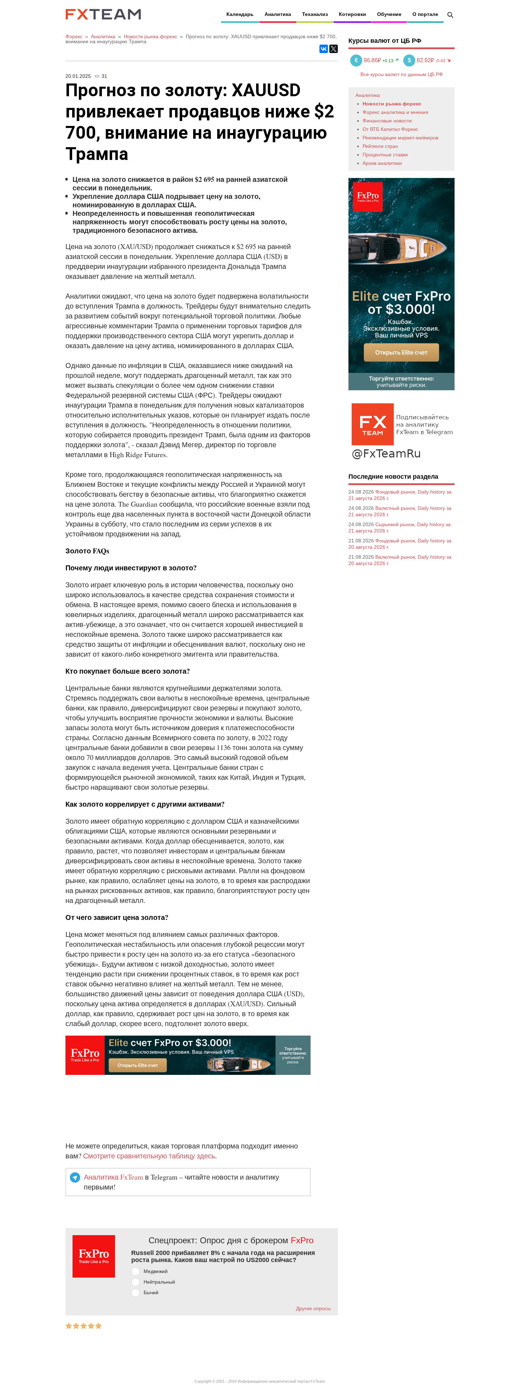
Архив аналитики (382, 163)
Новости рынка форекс (392, 103)
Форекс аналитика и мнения (395, 112)
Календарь (240, 14)
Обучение (389, 14)
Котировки (352, 14)
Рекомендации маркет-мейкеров (400, 137)
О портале (425, 14)
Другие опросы (313, 1308)
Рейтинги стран (380, 146)
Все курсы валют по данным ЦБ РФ (401, 74)
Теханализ (315, 14)
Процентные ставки (385, 154)
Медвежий (156, 1271)
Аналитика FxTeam (113, 1177)
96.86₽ (368, 60)
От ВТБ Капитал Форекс (390, 129)
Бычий (151, 1292)
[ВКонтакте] (323, 49)
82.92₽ (421, 60)
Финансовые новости (387, 120)
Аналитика (278, 14)
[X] (333, 49)
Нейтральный (159, 1282)
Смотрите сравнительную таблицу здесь (149, 1155)
